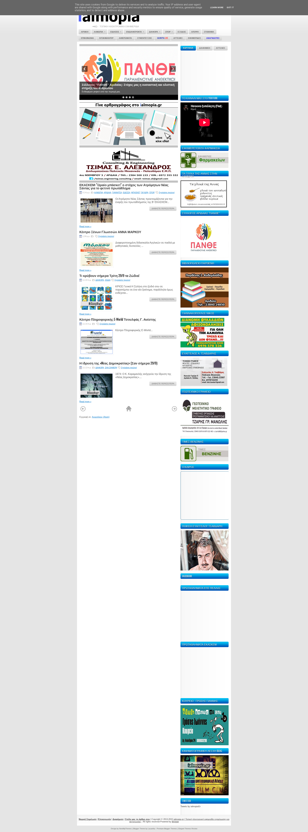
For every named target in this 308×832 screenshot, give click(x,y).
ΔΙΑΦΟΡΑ (99, 280)
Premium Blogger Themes (167, 829)
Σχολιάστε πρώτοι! (167, 192)
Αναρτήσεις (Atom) (100, 417)
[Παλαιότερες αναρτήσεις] (174, 411)
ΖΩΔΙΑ (107, 280)
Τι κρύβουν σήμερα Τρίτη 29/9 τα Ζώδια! (109, 275)
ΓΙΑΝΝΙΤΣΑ (117, 192)
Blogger (175, 821)
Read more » (85, 226)
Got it (230, 7)
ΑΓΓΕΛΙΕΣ (220, 48)
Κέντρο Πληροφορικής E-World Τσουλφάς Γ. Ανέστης (117, 319)
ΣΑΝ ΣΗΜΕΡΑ (111, 368)
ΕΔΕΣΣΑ (126, 192)
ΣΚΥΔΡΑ (144, 192)
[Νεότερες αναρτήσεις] (83, 411)
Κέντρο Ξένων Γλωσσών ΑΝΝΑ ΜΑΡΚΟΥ (110, 231)
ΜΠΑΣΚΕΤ (135, 192)
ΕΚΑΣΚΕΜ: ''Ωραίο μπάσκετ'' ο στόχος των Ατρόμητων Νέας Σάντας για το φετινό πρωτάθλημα (123, 186)
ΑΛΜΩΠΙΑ (98, 192)
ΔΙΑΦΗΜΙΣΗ (204, 48)
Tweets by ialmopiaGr (190, 806)
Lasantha (151, 829)
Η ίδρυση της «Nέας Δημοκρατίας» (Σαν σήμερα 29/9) (118, 363)
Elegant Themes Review (187, 829)
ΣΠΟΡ (152, 192)
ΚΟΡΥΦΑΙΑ (188, 48)
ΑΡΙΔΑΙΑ (107, 192)
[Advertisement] (204, 72)
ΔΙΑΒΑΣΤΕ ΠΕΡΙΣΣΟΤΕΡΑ (163, 208)
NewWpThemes (125, 829)
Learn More (216, 7)
